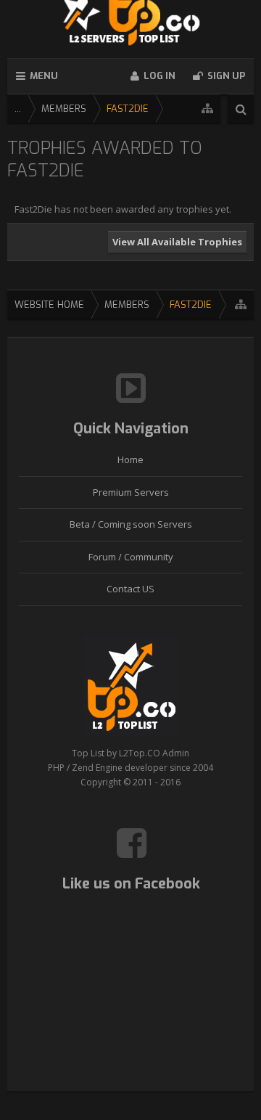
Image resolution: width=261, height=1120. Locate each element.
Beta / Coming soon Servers (131, 524)
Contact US (130, 588)
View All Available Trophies (177, 241)
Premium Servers (131, 492)
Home (130, 459)
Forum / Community (130, 556)
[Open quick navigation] (207, 108)
